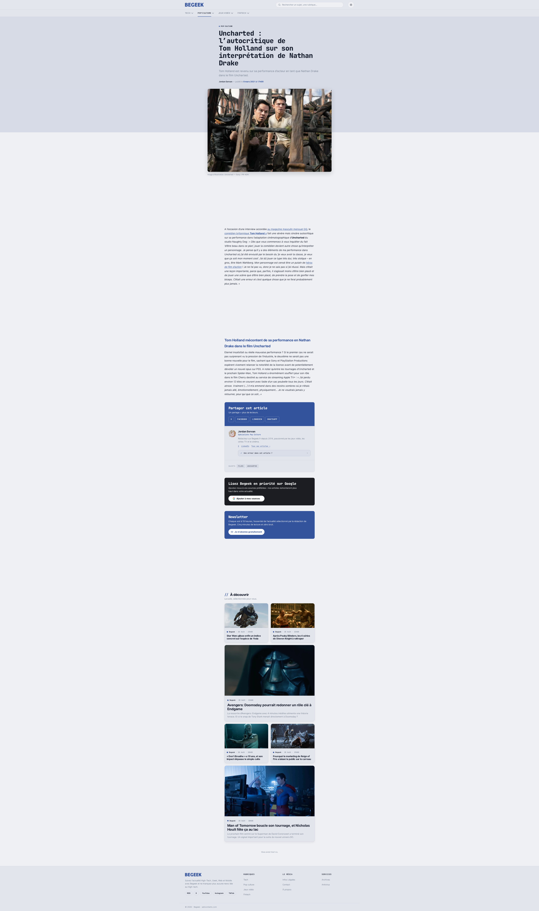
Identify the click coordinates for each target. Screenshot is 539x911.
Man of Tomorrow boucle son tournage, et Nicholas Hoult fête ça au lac (268, 827)
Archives (326, 879)
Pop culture (204, 13)
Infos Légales (289, 879)
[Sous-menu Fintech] (248, 13)
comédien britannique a (245, 233)
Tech (188, 13)
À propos (287, 889)
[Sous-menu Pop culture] (213, 13)
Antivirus (326, 884)
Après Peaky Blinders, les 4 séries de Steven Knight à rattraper (291, 637)
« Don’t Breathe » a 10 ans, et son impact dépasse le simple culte (245, 757)
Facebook (242, 419)
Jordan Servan (225, 81)
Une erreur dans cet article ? (258, 453)
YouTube (206, 893)
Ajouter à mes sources (248, 498)
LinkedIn (257, 419)
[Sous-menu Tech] (192, 13)
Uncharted (252, 466)
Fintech (242, 13)
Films (240, 466)
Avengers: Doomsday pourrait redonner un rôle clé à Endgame (269, 707)
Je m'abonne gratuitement (248, 531)
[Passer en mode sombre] (351, 5)
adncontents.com (209, 907)
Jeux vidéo (224, 13)
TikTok (231, 893)
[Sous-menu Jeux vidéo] (232, 13)
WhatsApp (272, 419)
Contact (286, 884)
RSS (188, 893)
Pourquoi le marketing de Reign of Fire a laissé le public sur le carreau (292, 757)
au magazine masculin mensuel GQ (287, 229)
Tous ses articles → (260, 446)
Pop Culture (227, 26)
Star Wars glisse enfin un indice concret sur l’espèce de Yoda (244, 637)
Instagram (219, 893)
